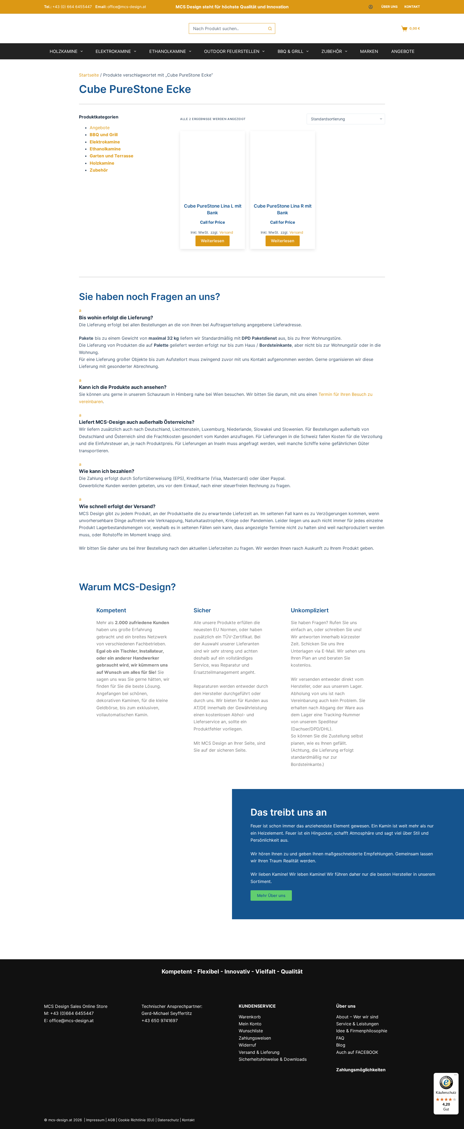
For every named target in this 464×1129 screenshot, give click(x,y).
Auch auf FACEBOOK (357, 1052)
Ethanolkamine (167, 51)
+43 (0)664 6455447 (72, 1013)
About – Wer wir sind (357, 1016)
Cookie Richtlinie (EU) (136, 1120)
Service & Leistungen (357, 1023)
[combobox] (227, 28)
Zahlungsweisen (255, 1038)
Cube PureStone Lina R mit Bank (282, 209)
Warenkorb (250, 1016)
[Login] (371, 7)
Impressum (95, 1120)
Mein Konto (250, 1023)
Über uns (389, 7)
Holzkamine (64, 51)
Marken (369, 51)
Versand (226, 232)
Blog (340, 1045)
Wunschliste (251, 1030)
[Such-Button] (270, 28)
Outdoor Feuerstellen (231, 51)
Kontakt (412, 7)
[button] (232, 314)
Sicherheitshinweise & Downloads (273, 1059)
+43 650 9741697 (160, 1020)
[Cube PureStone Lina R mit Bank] (282, 163)
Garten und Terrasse (111, 155)
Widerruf (247, 1045)
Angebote (403, 51)
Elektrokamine (113, 51)
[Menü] (455, 1076)
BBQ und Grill (104, 134)
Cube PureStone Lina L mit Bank (212, 209)
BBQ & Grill (290, 51)
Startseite (89, 75)
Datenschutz (168, 1120)
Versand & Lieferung (259, 1052)
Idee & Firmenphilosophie (361, 1030)
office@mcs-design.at (126, 6)
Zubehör (331, 51)
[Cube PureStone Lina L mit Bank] (212, 163)
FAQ (340, 1038)
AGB (111, 1120)
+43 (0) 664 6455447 (72, 6)
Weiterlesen (212, 240)
